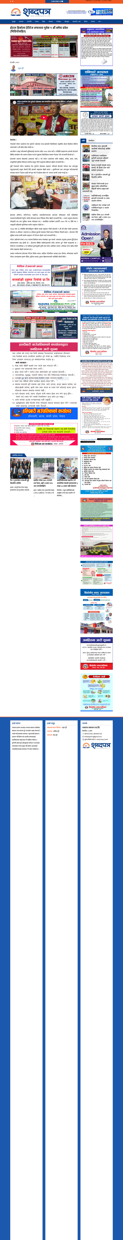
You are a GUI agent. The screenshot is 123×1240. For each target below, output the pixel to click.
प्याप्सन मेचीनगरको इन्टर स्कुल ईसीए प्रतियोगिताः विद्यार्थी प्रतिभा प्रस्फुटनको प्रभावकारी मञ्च (96, 187)
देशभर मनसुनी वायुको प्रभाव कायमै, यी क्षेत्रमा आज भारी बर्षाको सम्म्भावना (101, 168)
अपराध (93, 21)
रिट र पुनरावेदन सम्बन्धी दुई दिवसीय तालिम (19, 482)
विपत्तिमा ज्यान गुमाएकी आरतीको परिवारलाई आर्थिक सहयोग (100, 149)
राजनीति (29, 21)
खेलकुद (67, 21)
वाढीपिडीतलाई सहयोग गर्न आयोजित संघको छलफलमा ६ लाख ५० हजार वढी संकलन (67, 483)
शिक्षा (43, 21)
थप (99, 21)
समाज (37, 21)
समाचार (21, 21)
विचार (85, 21)
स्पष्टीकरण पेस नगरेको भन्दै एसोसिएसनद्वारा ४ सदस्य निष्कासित (100, 208)
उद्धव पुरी (21, 68)
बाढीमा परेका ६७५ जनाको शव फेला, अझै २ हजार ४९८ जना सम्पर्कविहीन (43, 483)
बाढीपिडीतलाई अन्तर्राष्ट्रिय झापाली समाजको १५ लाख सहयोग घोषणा (100, 198)
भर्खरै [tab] (83, 141)
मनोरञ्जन (58, 21)
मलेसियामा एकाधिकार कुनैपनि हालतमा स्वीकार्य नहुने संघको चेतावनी (99, 158)
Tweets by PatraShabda (88, 439)
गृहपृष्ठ (13, 21)
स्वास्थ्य (51, 21)
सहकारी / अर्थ (76, 21)
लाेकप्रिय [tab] (91, 141)
